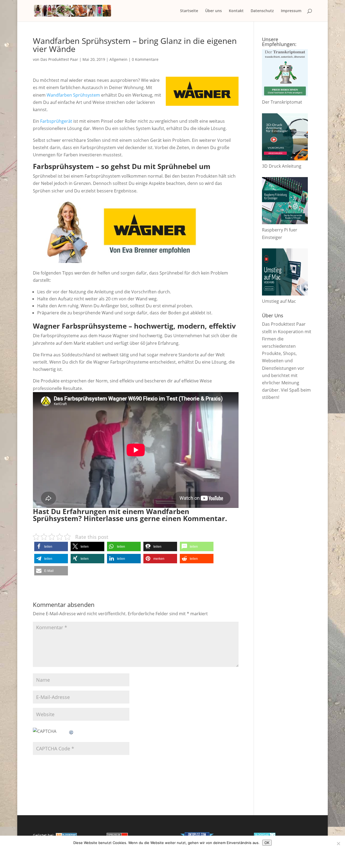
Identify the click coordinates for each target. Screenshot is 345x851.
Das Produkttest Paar (59, 59)
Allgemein (118, 59)
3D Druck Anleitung (281, 166)
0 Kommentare (145, 59)
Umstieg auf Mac (279, 301)
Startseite (189, 11)
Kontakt (236, 11)
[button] (51, 546)
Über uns (213, 11)
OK (267, 843)
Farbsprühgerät (56, 121)
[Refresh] (71, 731)
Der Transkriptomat (282, 102)
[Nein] (338, 843)
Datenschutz (262, 11)
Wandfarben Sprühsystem (73, 95)
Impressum (291, 11)
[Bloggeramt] (66, 835)
